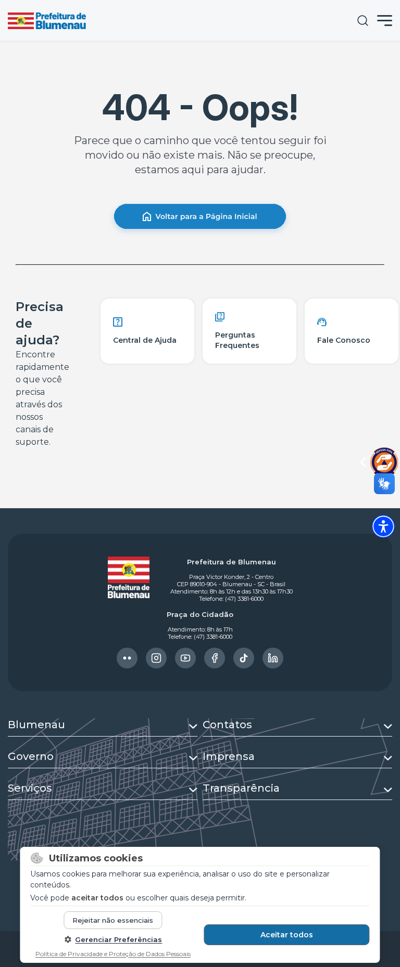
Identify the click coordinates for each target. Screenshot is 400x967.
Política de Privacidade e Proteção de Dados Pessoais (113, 954)
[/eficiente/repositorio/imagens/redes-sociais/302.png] (127, 658)
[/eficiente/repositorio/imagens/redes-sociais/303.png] (156, 658)
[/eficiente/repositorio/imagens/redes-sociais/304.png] (185, 658)
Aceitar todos (286, 934)
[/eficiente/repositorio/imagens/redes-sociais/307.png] (272, 658)
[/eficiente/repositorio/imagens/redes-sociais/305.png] (214, 658)
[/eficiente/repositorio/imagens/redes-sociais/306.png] (243, 658)
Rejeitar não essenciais (112, 920)
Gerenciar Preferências (118, 939)
